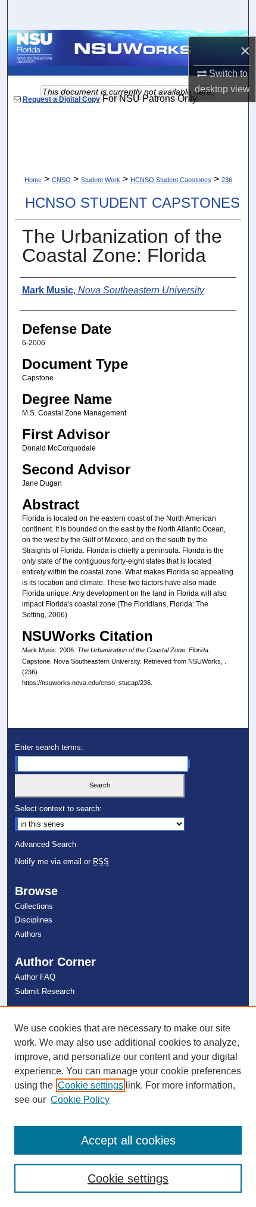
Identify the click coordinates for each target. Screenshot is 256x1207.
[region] (128, 1106)
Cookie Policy (80, 1100)
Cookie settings (90, 1085)
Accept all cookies (128, 1140)
